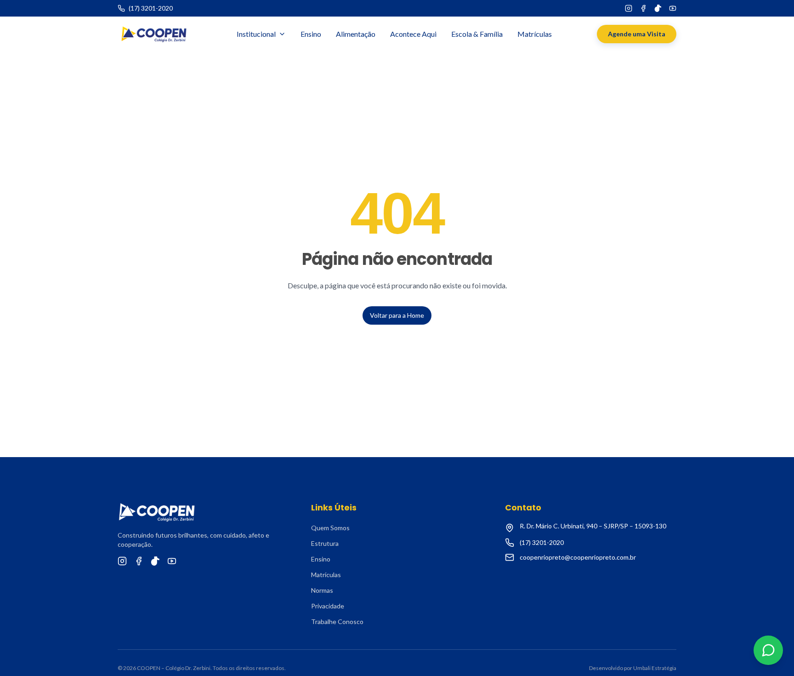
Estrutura (325, 543)
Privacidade (327, 606)
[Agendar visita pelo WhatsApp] (768, 650)
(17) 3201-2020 (542, 542)
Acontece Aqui (413, 33)
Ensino (311, 33)
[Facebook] (643, 8)
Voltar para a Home (397, 315)
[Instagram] (628, 8)
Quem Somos (330, 528)
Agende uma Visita (636, 34)
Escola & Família (477, 33)
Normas (322, 590)
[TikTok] (658, 8)
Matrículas (534, 33)
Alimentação (355, 33)
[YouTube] (672, 8)
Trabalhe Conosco (337, 621)
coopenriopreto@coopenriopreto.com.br (578, 557)
